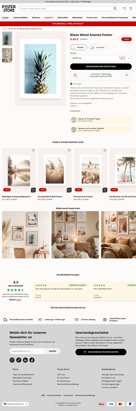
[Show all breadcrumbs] (5, 28)
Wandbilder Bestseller (22, 378)
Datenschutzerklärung (85, 395)
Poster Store (74, 403)
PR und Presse (63, 378)
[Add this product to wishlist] (127, 75)
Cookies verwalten (110, 387)
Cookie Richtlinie (54, 395)
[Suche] (115, 8)
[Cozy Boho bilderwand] (75, 234)
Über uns (61, 374)
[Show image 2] (7, 55)
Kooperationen (63, 381)
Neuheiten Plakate (21, 381)
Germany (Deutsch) (15, 404)
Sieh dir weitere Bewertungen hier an (68, 307)
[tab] (124, 8)
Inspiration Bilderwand (22, 384)
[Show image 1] (7, 39)
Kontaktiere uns (108, 378)
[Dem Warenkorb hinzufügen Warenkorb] (33, 190)
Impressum (68, 395)
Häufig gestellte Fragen (112, 381)
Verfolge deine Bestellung (113, 374)
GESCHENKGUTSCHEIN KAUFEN (103, 352)
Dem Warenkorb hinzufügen (101, 66)
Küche (13, 29)
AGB (43, 395)
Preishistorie (75, 111)
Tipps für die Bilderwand (23, 374)
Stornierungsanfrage (111, 384)
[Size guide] (75, 75)
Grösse (73, 53)
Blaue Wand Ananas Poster (31, 29)
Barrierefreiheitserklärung (68, 384)
